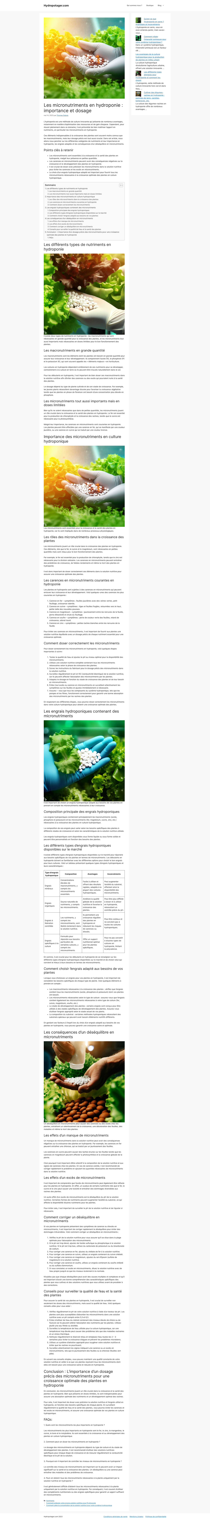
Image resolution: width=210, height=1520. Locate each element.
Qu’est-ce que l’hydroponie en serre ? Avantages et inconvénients (150, 22)
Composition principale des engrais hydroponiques (69, 210)
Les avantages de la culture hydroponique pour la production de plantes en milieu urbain (150, 57)
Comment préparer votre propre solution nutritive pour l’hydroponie (71, 1503)
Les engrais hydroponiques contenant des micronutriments (71, 207)
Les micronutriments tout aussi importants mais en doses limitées (75, 194)
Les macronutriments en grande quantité (65, 191)
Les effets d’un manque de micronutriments (66, 221)
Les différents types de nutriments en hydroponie (67, 188)
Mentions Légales (136, 1517)
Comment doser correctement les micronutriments (69, 205)
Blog (159, 5)
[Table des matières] (121, 185)
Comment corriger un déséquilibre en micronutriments (71, 227)
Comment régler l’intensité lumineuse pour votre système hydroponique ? (151, 39)
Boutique (149, 5)
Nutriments (50, 1501)
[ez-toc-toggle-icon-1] (119, 185)
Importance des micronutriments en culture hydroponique (71, 196)
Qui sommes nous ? (134, 5)
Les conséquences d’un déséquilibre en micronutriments (70, 218)
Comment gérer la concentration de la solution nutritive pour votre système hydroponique (79, 1505)
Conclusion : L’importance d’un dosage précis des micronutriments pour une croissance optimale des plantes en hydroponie (83, 233)
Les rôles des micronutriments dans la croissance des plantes (73, 199)
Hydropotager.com (56, 5)
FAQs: (51, 238)
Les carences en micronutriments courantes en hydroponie (72, 202)
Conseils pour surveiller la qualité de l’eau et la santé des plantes (75, 229)
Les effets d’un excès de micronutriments (65, 224)
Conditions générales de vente (115, 1517)
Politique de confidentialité (155, 1517)
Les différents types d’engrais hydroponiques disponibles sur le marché (77, 213)
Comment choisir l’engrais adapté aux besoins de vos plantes (73, 216)
